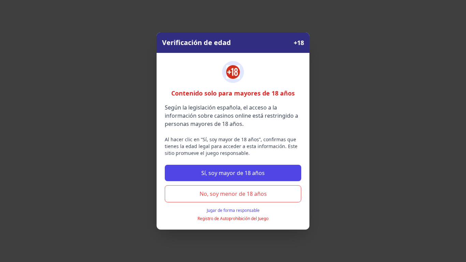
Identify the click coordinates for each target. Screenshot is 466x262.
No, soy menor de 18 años (233, 194)
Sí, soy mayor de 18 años (233, 173)
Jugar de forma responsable (233, 210)
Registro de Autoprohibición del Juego (233, 218)
